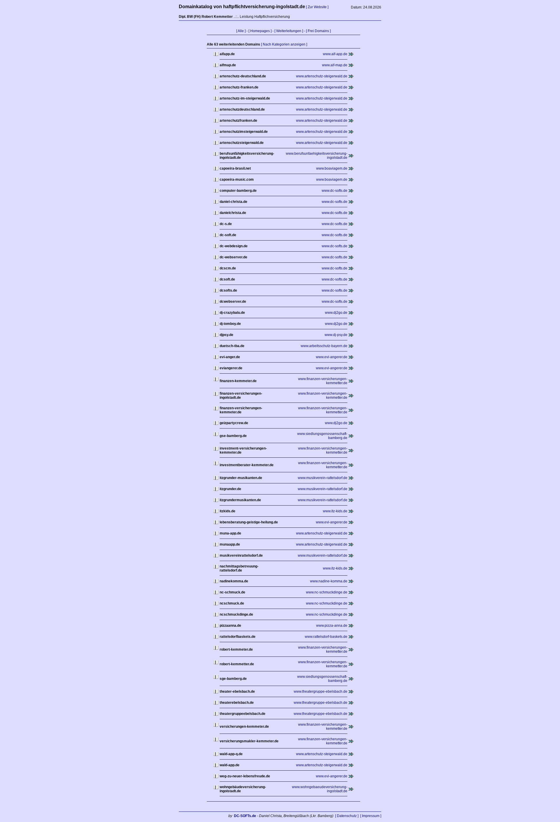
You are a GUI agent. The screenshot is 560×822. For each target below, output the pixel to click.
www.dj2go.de (336, 313)
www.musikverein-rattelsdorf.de (322, 478)
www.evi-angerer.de (331, 357)
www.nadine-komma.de (328, 581)
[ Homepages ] (260, 31)
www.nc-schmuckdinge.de (326, 592)
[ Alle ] (241, 31)
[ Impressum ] (370, 816)
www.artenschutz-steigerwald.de (321, 76)
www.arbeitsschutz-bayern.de (324, 346)
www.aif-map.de (334, 65)
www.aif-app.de (335, 54)
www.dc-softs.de (334, 191)
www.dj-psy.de (336, 335)
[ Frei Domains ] (318, 31)
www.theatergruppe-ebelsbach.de (320, 691)
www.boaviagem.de (331, 168)
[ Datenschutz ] (346, 816)
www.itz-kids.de (335, 511)
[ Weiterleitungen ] (288, 31)
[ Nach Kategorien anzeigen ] (284, 44)
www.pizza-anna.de (331, 626)
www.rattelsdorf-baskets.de (326, 637)
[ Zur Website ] (317, 7)
